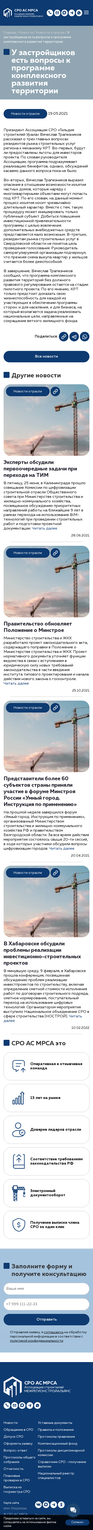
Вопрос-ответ (15, 1450)
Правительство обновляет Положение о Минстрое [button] (38, 627)
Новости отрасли (50, 32)
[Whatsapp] (37, 1405)
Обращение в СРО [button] (18, 1429)
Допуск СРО (13, 1436)
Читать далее (44, 529)
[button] (86, 13)
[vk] (38, 1504)
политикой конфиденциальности (36, 1341)
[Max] (64, 13)
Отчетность (13, 1469)
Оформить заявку (18, 1443)
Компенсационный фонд (57, 1443)
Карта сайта (11, 1503)
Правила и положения (56, 1429)
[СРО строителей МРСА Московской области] (8, 13)
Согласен (77, 1522)
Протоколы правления (56, 1436)
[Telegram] (29, 1405)
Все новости (46, 357)
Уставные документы (55, 1423)
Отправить (46, 1320)
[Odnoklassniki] (61, 1504)
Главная (10, 32)
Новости (26, 32)
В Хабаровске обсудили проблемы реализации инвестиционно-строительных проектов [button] (42, 953)
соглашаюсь (53, 1332)
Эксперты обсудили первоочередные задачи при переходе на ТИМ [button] (40, 469)
